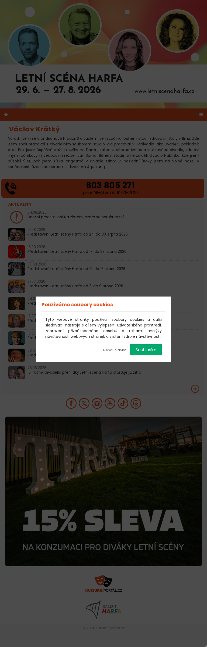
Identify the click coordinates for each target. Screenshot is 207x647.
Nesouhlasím (114, 350)
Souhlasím (146, 350)
